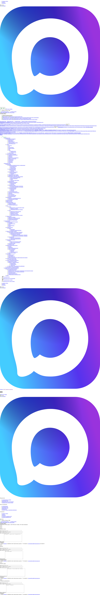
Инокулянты (10, 140)
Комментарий (2, 558)
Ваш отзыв (2, 541)
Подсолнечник (11, 147)
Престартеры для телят (14, 214)
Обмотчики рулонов (12, 252)
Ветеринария (8, 164)
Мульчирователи (11, 225)
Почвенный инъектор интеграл (16, 233)
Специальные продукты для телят (16, 215)
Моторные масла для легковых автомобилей (16, 271)
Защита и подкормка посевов (11, 231)
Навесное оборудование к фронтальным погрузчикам (17, 257)
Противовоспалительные (12, 182)
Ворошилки (10, 247)
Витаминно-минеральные (13, 171)
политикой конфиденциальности (34, 543)
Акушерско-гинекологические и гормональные (16, 165)
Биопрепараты (8, 197)
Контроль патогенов (12, 203)
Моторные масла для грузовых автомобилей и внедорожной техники (20, 270)
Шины (7, 275)
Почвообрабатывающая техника (12, 221)
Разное (11, 179)
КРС (7, 205)
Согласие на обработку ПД (7, 516)
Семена (7, 144)
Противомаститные (11, 185)
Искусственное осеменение (15, 177)
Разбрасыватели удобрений (15, 234)
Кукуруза (10, 145)
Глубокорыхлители (11, 223)
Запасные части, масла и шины (9, 281)
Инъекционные (13, 168)
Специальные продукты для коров (16, 209)
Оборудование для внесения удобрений (15, 232)
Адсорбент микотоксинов (13, 204)
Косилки (9, 246)
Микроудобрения (11, 141)
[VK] (1, 5)
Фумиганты (10, 161)
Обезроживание (11, 181)
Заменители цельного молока (15, 211)
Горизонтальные (13, 264)
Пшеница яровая (11, 148)
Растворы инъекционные (12, 191)
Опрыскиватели (11, 236)
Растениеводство (5, 500)
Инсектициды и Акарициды (13, 157)
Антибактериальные (12, 169)
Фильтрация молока (11, 196)
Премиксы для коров (14, 208)
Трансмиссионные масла (12, 273)
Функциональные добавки (13, 199)
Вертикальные (13, 263)
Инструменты (12, 167)
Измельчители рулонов (12, 261)
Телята (9, 210)
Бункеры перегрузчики (12, 259)
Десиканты (10, 156)
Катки (9, 224)
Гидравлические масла (12, 269)
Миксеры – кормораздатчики (13, 262)
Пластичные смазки (11, 272)
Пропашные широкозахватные (15, 230)
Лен (9, 146)
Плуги (9, 226)
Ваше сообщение (3, 592)
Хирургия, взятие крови (14, 180)
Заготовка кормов (9, 200)
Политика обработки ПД (6, 517)
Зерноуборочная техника (10, 239)
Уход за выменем (11, 194)
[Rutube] (4, 5)
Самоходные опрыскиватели (15, 238)
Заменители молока (11, 217)
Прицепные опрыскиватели (15, 237)
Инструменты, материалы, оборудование (15, 176)
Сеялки (9, 228)
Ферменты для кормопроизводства (14, 198)
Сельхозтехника (7, 220)
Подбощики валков (11, 243)
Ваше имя (1, 530)
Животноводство (7, 163)
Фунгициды (10, 162)
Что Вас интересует (3, 576)
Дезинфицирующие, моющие (13, 175)
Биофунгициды (11, 139)
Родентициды (10, 160)
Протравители (10, 159)
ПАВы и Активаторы (12, 158)
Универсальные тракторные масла (14, 274)
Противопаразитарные (12, 187)
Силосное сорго (13, 152)
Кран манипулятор (11, 256)
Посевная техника (9, 227)
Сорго (9, 150)
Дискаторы (10, 222)
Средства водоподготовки (13, 142)
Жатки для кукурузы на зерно (15, 241)
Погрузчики (8, 253)
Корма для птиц (9, 201)
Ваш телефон (2, 531)
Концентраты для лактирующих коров (17, 207)
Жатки (9, 240)
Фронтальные (10, 255)
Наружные (12, 184)
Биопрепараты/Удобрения (10, 138)
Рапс (9, 149)
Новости (3, 2)
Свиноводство (8, 216)
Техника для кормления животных (12, 260)
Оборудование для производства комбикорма (16, 266)
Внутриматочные (13, 166)
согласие (5, 543)
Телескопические (11, 254)
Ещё (67, 124)
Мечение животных (14, 178)
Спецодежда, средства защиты (13, 192)
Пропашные (12, 229)
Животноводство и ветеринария (9, 278)
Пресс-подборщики (11, 249)
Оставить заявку (3, 113)
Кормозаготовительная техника (11, 245)
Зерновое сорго (13, 151)
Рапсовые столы (11, 244)
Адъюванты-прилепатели (12, 154)
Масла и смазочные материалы (11, 268)
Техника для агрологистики (11, 258)
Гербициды (10, 155)
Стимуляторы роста (11, 143)
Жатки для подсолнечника (15, 242)
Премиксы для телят (14, 213)
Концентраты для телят (14, 212)
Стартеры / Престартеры (12, 219)
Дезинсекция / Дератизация (13, 174)
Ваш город (2, 550)
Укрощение (10, 193)
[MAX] (50, 106)
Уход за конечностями (12, 195)
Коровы (9, 206)
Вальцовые (12, 250)
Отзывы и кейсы (5, 1)
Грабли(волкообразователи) (13, 248)
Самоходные (12, 265)
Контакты (4, 3)
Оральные (12, 173)
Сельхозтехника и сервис (7, 279)
